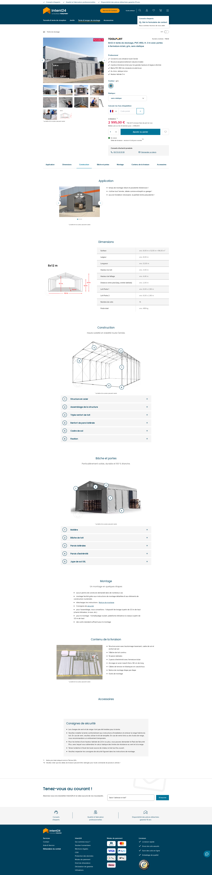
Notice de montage (106, 602)
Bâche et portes (103, 164)
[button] (160, 10)
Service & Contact (110, 10)
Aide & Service (48, 845)
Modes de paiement (82, 859)
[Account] (147, 10)
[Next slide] (104, 60)
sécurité (90, 606)
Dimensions (66, 164)
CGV (77, 852)
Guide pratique (130, 10)
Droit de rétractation (82, 863)
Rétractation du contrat (52, 849)
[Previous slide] (42, 60)
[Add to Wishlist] (165, 132)
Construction (84, 164)
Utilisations (79, 870)
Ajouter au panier (140, 131)
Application (50, 164)
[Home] (44, 32)
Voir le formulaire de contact (154, 22)
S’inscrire (162, 797)
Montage (120, 164)
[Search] (139, 10)
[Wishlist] (154, 11)
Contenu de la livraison (140, 164)
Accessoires (161, 164)
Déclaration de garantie (84, 866)
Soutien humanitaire (83, 845)
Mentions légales (81, 849)
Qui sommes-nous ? (82, 842)
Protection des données (84, 856)
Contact (46, 842)
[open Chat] (207, 854)
